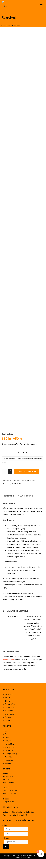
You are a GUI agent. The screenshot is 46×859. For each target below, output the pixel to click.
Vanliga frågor (10, 704)
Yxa (6, 734)
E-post (6, 838)
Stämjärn (8, 740)
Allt (20, 484)
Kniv (6, 731)
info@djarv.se (8, 802)
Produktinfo (9, 710)
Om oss (7, 698)
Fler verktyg (24, 481)
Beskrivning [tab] (9, 496)
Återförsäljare (10, 714)
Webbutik (8, 763)
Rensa (4, 463)
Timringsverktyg (11, 753)
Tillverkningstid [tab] (25, 496)
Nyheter (8, 701)
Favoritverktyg (10, 747)
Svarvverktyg (7, 484)
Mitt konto (9, 694)
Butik (8, 26)
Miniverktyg (9, 750)
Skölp (7, 737)
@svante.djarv (17, 812)
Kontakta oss (10, 707)
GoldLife (27, 857)
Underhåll (8, 757)
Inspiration (9, 760)
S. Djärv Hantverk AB (19, 815)
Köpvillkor (8, 720)
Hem (3, 26)
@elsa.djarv (30, 812)
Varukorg (8, 717)
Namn (6, 825)
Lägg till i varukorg (27, 472)
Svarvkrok (31, 481)
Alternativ (22, 453)
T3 (12, 484)
